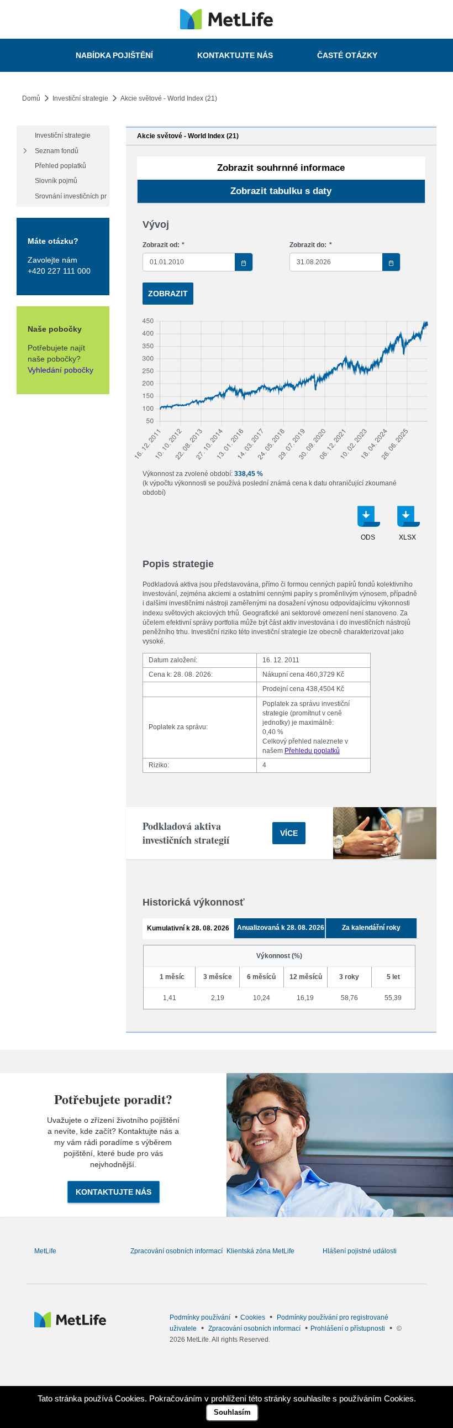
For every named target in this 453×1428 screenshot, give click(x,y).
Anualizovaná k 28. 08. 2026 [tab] (280, 928)
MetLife (45, 1251)
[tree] (63, 166)
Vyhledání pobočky (60, 369)
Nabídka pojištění (114, 55)
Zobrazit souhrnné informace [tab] (281, 168)
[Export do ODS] (367, 527)
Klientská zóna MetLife (260, 1251)
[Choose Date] (243, 262)
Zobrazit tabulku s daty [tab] (280, 191)
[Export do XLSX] (407, 527)
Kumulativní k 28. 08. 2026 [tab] (188, 928)
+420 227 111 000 (59, 270)
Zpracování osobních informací (176, 1251)
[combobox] (198, 262)
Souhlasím (232, 1412)
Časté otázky (347, 55)
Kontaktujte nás (235, 55)
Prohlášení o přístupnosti (347, 1328)
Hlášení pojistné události (360, 1251)
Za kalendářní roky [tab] (371, 928)
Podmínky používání (200, 1317)
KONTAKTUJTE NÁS (113, 1192)
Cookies (252, 1317)
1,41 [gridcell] (169, 998)
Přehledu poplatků (312, 751)
